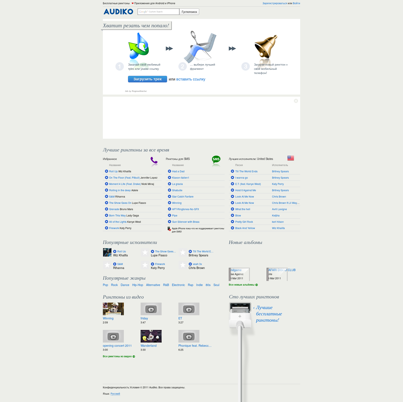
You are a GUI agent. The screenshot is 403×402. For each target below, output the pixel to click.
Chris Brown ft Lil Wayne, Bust (289, 202)
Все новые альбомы (241, 284)
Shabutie (177, 190)
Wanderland (149, 345)
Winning (177, 202)
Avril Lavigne (279, 209)
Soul (216, 285)
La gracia (177, 184)
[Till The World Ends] (190, 251)
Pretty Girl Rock (244, 221)
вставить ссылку (190, 79)
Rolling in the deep (120, 190)
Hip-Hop (137, 285)
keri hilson (278, 221)
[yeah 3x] (190, 264)
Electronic (178, 285)
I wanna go (241, 177)
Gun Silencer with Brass (185, 221)
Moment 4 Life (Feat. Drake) (125, 184)
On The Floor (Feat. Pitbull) (124, 177)
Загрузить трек (147, 79)
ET (180, 318)
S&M (112, 196)
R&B (166, 285)
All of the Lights (118, 221)
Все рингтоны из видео (117, 356)
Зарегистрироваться (275, 3)
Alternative (153, 285)
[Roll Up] (114, 251)
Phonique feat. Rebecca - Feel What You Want (195, 345)
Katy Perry (278, 184)
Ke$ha (276, 215)
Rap (190, 285)
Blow (238, 215)
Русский (115, 393)
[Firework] (152, 264)
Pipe (174, 215)
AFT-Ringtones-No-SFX (185, 209)
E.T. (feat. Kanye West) (248, 184)
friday (144, 318)
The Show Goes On (120, 202)
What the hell (242, 209)
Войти (296, 3)
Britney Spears (280, 171)
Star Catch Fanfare (183, 196)
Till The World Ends (246, 171)
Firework (114, 228)
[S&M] (114, 264)
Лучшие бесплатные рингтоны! (269, 313)
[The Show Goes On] (152, 251)
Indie (199, 285)
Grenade (114, 209)
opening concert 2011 (117, 345)
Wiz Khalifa (278, 228)
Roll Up (113, 171)
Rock (114, 285)
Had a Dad (178, 171)
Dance (125, 285)
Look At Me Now (244, 196)
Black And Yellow (245, 228)
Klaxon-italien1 (180, 177)
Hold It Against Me (245, 190)
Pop (105, 285)
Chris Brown (279, 196)
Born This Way (117, 215)
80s (208, 285)
